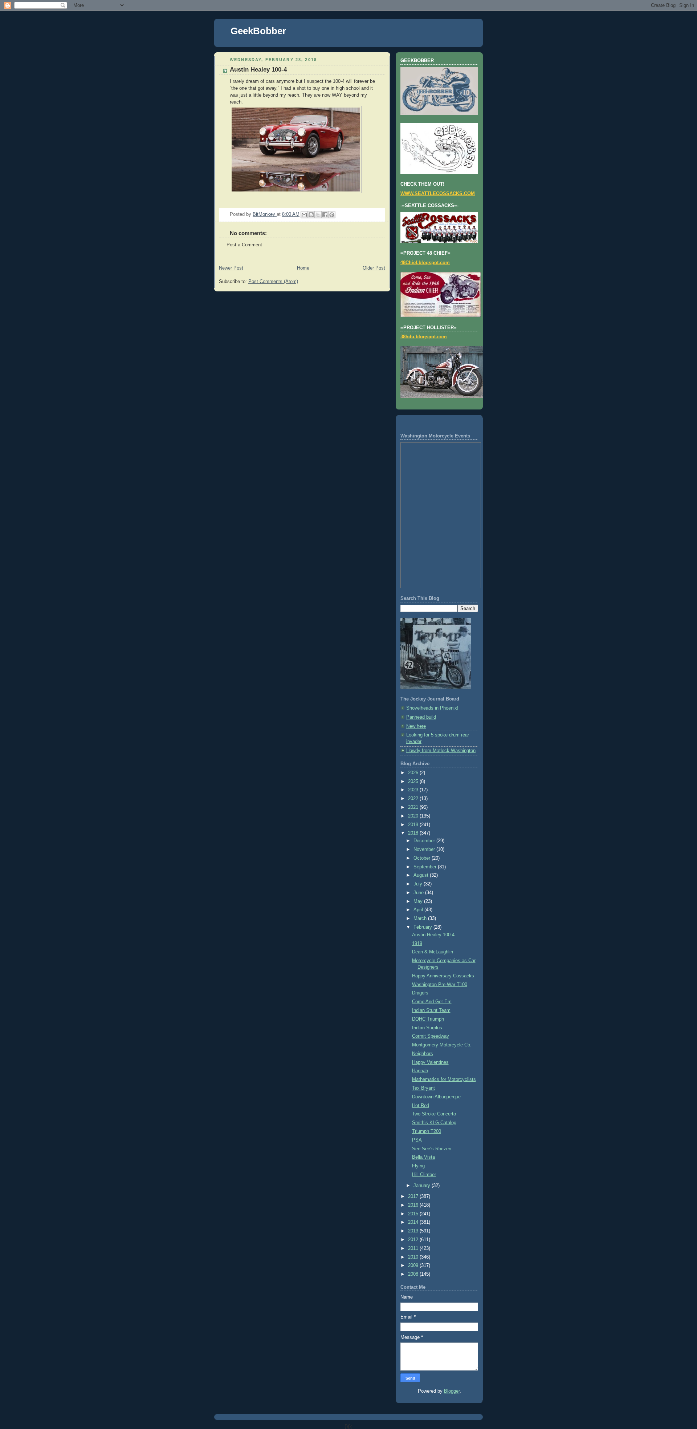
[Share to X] (318, 214)
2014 (414, 1222)
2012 (414, 1239)
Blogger (452, 1391)
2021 (414, 807)
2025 (414, 781)
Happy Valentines (430, 1062)
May (418, 901)
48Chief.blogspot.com (425, 262)
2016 (414, 1205)
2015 (414, 1213)
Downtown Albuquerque (436, 1096)
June (419, 892)
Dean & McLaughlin (432, 951)
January (422, 1185)
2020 (414, 816)
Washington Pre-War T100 (439, 984)
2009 (414, 1265)
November (424, 849)
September (425, 866)
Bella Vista (423, 1157)
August (421, 875)
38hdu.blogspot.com (423, 336)
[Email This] (304, 214)
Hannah (420, 1070)
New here (416, 726)
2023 (414, 789)
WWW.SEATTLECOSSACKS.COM (437, 193)
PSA (417, 1140)
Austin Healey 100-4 (433, 934)
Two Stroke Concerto (434, 1114)
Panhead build (421, 717)
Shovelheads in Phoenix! (432, 708)
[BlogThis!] (311, 214)
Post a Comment (244, 244)
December (424, 840)
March (420, 918)
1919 (417, 943)
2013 (414, 1231)
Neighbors (422, 1053)
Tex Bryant (423, 1088)
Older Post (374, 268)
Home (303, 268)
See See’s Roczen (431, 1148)
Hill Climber (424, 1174)
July (418, 884)
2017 (414, 1196)
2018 (414, 833)
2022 (414, 798)
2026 (414, 772)
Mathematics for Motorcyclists (444, 1079)
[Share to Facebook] (325, 214)
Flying (418, 1165)
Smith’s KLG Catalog (434, 1122)
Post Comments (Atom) (273, 281)
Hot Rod (420, 1105)
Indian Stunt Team (431, 1010)
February (423, 927)
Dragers (420, 993)
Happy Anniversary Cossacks (443, 975)
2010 (414, 1257)
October (422, 858)
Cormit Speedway (430, 1036)
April (418, 909)
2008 (414, 1274)
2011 (414, 1248)
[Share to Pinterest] (331, 214)
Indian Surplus (427, 1027)
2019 (414, 824)
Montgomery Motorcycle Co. (442, 1044)
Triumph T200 (426, 1131)
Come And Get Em (432, 1001)
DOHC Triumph (428, 1019)
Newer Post (231, 268)
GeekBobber (258, 30)
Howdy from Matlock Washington (441, 750)
